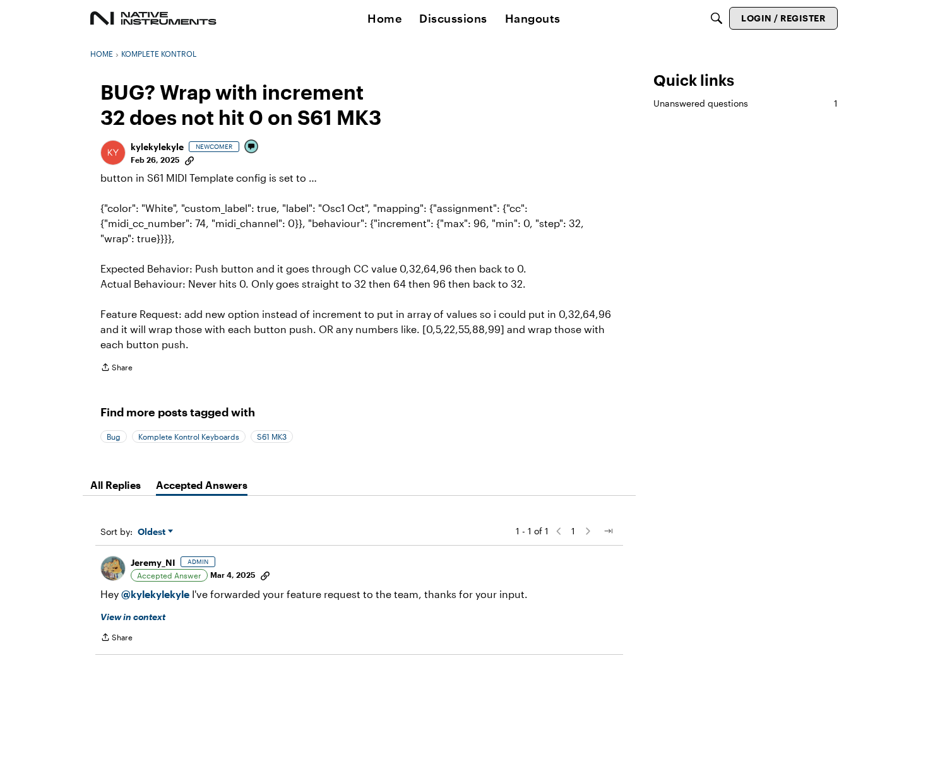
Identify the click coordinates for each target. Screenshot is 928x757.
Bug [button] (114, 436)
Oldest (153, 532)
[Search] (716, 18)
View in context (132, 616)
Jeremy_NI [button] (153, 562)
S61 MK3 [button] (272, 436)
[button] (113, 152)
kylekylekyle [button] (157, 146)
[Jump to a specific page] (608, 531)
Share (116, 369)
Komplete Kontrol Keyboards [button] (188, 436)
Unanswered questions (745, 103)
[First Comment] (251, 147)
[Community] (153, 18)
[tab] (115, 485)
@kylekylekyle (155, 594)
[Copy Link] (189, 159)
